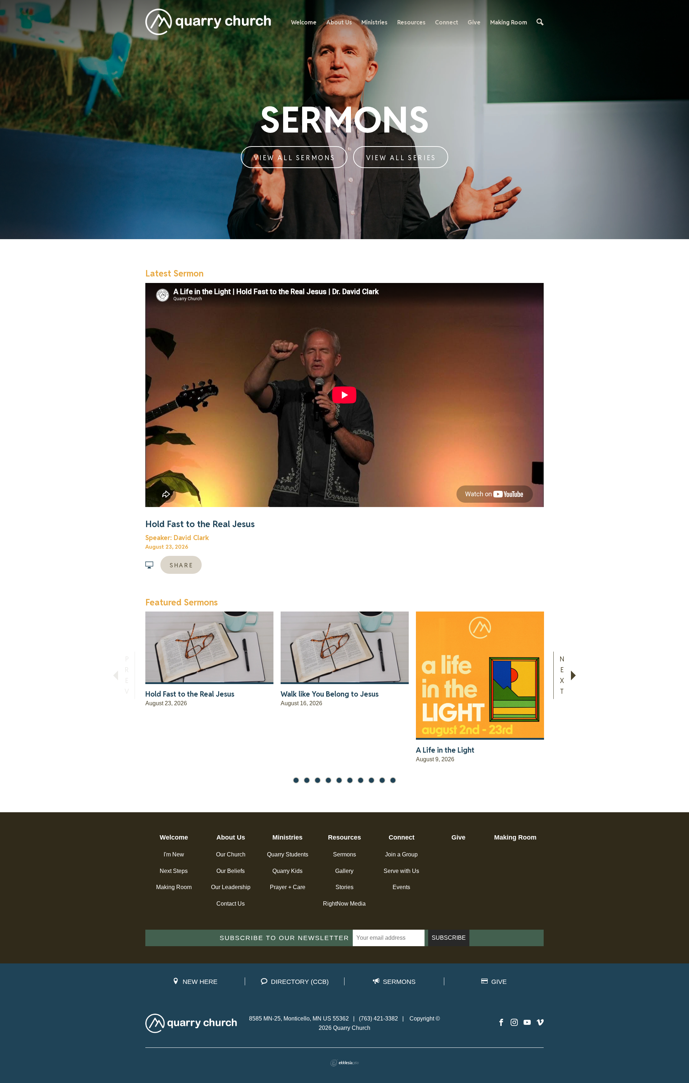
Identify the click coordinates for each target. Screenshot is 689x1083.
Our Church (230, 854)
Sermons (344, 854)
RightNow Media (344, 904)
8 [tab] (371, 780)
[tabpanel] (209, 690)
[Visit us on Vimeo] (540, 1023)
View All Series (401, 158)
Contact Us (230, 904)
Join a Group (401, 854)
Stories (344, 887)
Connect (446, 22)
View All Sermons (295, 158)
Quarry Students (287, 854)
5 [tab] (339, 780)
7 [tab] (360, 780)
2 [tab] (307, 780)
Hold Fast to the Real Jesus (200, 524)
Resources (411, 22)
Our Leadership (230, 887)
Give (474, 22)
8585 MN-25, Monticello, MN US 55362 (299, 1018)
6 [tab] (350, 780)
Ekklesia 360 (344, 1062)
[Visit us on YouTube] (527, 1023)
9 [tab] (382, 780)
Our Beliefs (230, 871)
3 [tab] (317, 780)
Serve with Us (401, 871)
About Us (339, 22)
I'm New (174, 854)
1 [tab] (296, 780)
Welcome (304, 22)
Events (401, 887)
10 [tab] (393, 780)
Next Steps (174, 871)
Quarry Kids (287, 871)
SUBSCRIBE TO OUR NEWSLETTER (284, 938)
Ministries (374, 22)
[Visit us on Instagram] (514, 1023)
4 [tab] (328, 780)
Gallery (344, 871)
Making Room (508, 22)
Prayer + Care (287, 887)
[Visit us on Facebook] (501, 1023)
